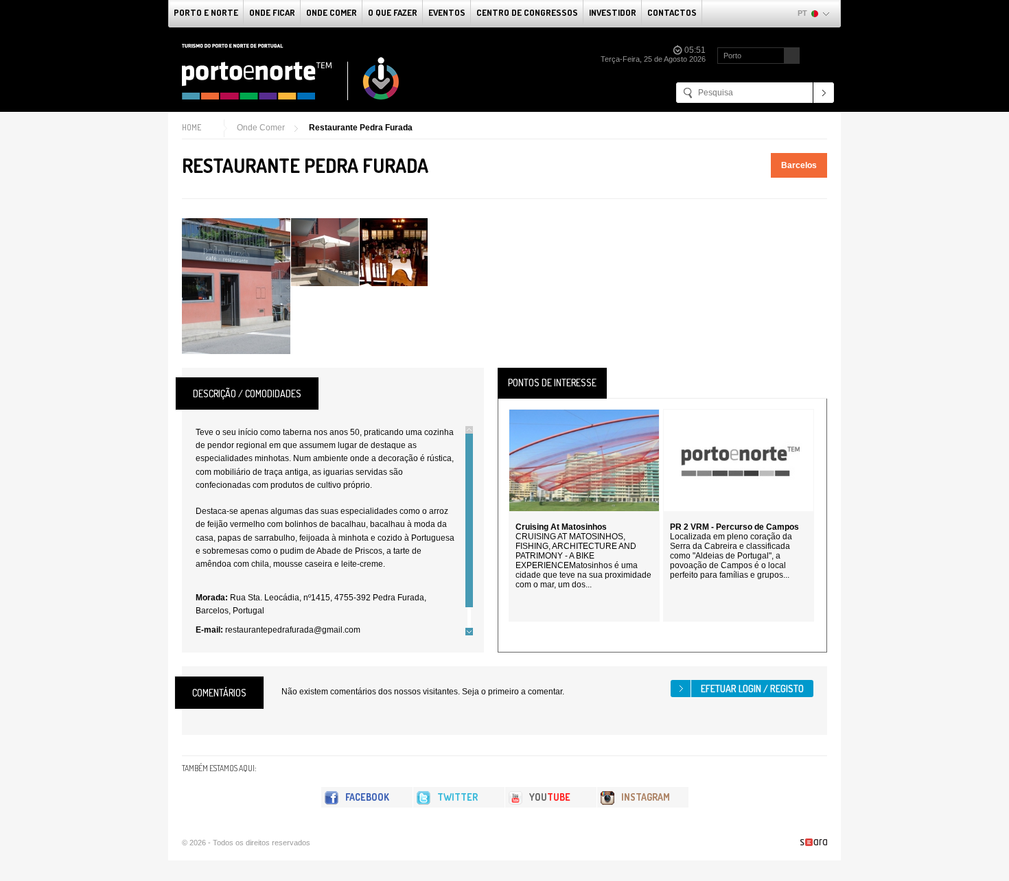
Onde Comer (331, 12)
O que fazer (392, 12)
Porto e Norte (206, 12)
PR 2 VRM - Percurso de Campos (734, 527)
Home (191, 127)
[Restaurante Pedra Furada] (236, 286)
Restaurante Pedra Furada (361, 127)
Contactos (672, 12)
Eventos (446, 12)
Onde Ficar (272, 12)
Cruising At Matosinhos (561, 527)
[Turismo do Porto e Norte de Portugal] (291, 72)
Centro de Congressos (527, 12)
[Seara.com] (813, 842)
